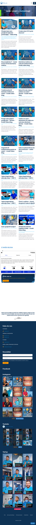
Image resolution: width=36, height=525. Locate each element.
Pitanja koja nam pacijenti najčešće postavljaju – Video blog (9, 32)
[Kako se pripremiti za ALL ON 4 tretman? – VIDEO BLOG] (27, 141)
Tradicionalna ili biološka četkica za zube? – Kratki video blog (7, 92)
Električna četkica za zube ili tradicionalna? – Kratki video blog (26, 63)
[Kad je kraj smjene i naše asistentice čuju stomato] (17, 381)
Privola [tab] (6, 255)
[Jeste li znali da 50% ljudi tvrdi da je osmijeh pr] (7, 381)
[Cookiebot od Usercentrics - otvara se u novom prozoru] (31, 252)
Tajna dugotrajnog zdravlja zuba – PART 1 (8, 202)
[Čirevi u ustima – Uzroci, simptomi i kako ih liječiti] (27, 194)
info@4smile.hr (6, 342)
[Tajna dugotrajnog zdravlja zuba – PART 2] (27, 169)
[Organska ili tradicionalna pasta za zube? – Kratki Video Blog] (9, 141)
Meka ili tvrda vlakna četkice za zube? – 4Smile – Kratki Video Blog (25, 92)
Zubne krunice (9, 38)
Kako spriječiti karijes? (8, 227)
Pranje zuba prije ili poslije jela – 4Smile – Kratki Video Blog (8, 120)
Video (8, 37)
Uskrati (6, 271)
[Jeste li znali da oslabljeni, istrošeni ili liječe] (27, 392)
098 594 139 (6, 335)
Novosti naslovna (23, 34)
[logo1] (4, 2)
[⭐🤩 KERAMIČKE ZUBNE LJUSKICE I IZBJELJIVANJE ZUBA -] (27, 381)
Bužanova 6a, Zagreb (8, 346)
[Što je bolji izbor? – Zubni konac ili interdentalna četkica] (9, 55)
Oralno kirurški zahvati (29, 231)
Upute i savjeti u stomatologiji (30, 34)
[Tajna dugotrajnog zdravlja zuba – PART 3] (9, 169)
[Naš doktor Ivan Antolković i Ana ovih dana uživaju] (7, 412)
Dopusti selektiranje (18, 271)
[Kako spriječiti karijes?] (9, 220)
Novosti (20, 34)
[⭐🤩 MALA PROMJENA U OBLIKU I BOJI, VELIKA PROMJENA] (27, 402)
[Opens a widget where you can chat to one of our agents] (32, 523)
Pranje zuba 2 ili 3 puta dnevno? (26, 32)
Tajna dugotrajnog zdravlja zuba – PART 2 (26, 177)
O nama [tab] (30, 255)
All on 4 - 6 (20, 152)
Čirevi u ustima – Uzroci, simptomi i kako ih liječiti (27, 202)
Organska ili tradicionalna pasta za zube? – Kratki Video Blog (8, 150)
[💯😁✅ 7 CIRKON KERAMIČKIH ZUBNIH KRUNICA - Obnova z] (17, 392)
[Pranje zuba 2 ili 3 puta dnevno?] (27, 24)
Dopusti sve (29, 271)
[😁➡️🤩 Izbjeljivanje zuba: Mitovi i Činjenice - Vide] (17, 402)
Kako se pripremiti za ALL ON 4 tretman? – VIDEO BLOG (27, 149)
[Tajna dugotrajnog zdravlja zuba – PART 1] (9, 194)
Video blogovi (11, 37)
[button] (7, 460)
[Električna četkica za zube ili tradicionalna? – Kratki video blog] (27, 55)
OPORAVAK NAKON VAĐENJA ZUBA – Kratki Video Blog (26, 228)
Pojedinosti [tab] (18, 255)
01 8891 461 (6, 331)
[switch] (13, 268)
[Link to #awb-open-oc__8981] (0, 24)
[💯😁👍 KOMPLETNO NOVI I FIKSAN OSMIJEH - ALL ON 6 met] (17, 412)
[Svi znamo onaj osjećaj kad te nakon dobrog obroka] (27, 412)
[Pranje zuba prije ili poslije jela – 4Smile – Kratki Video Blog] (9, 112)
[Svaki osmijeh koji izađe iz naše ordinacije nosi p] (7, 392)
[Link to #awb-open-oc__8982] (0, 13)
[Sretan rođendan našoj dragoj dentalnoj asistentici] (7, 402)
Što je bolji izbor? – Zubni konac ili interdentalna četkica (9, 63)
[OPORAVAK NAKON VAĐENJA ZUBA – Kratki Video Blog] (27, 220)
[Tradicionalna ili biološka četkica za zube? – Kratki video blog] (9, 83)
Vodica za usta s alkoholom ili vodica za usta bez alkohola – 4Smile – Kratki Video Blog (26, 122)
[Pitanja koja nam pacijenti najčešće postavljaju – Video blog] (9, 24)
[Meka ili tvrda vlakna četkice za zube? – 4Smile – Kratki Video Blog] (27, 83)
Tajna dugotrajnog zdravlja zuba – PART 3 (8, 177)
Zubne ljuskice (13, 38)
